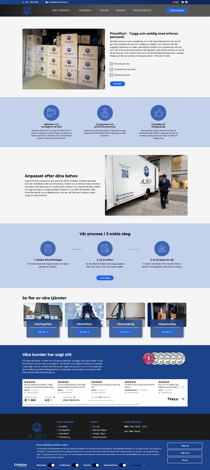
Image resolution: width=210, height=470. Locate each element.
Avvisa (185, 460)
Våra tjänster (60, 10)
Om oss (104, 10)
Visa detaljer (136, 465)
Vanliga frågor (142, 10)
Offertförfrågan (177, 10)
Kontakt (121, 10)
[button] (43, 332)
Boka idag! (105, 278)
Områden (84, 10)
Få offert (117, 84)
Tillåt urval (184, 453)
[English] (174, 2)
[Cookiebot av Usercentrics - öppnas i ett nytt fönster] (20, 465)
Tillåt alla (185, 446)
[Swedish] (177, 2)
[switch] (75, 465)
